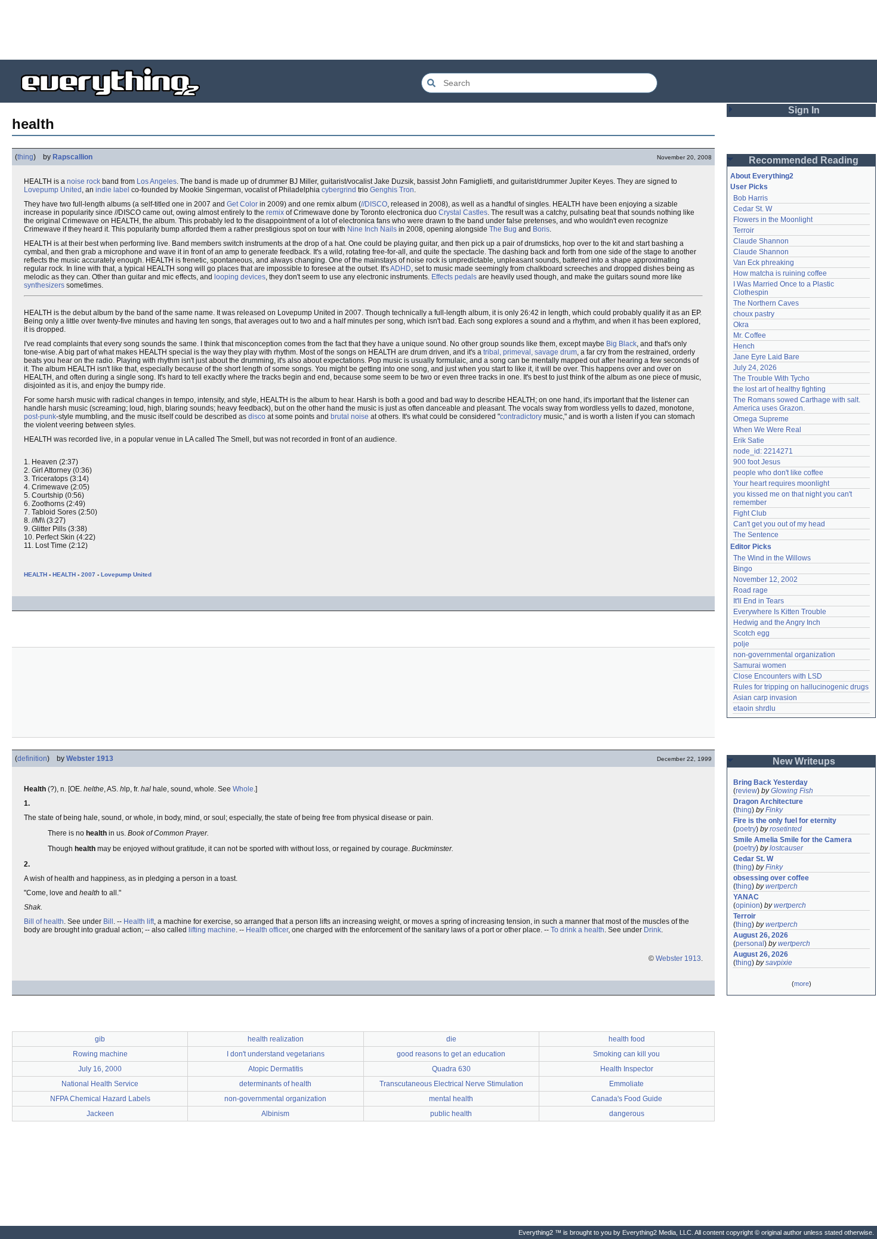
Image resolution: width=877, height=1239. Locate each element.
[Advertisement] (438, 30)
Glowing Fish (792, 791)
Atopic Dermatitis (275, 1069)
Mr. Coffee (749, 335)
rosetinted (786, 829)
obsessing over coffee (771, 878)
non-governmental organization (275, 1099)
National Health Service (99, 1084)
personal (750, 943)
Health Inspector (626, 1069)
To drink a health (577, 930)
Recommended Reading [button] (804, 160)
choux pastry (753, 314)
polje (741, 644)
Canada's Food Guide (626, 1099)
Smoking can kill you (626, 1054)
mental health (451, 1099)
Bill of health (44, 921)
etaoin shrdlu (754, 708)
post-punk (40, 416)
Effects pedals (454, 277)
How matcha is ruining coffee (780, 273)
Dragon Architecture (768, 801)
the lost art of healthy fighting (779, 389)
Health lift (138, 921)
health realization (276, 1039)
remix (275, 212)
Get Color (242, 204)
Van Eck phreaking (763, 262)
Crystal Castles (462, 212)
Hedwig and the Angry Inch (776, 622)
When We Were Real (767, 430)
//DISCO (374, 204)
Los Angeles (157, 181)
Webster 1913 (89, 758)
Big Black (621, 344)
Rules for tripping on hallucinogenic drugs (801, 687)
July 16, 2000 (100, 1069)
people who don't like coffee (778, 473)
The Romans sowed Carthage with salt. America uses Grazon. (797, 404)
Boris (541, 229)
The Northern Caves (766, 303)
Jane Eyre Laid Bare (766, 357)
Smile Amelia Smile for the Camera (792, 840)
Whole (243, 789)
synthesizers (44, 285)
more (801, 983)
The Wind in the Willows (772, 558)
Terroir (743, 230)
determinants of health (275, 1084)
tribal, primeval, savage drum (530, 352)
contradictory (521, 416)
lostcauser (786, 848)
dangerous (626, 1113)
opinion (748, 905)
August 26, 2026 (760, 935)
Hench (744, 346)
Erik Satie (748, 440)
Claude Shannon (761, 241)
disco (256, 416)
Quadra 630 (451, 1069)
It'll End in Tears (758, 601)
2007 (88, 574)
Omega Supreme (761, 419)
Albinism (275, 1113)
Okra (741, 324)
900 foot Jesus (756, 462)
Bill (108, 921)
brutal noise (350, 416)
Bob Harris (750, 198)
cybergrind (339, 190)
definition (32, 758)
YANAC (746, 897)
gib (100, 1039)
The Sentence (756, 535)
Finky (774, 810)
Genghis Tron (392, 190)
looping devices (239, 277)
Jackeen (100, 1113)
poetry (746, 829)
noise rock (83, 181)
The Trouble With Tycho (771, 378)
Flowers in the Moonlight (773, 219)
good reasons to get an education (451, 1054)
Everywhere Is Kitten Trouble (779, 612)
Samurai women (759, 665)
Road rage (750, 590)
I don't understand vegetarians (276, 1054)
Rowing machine (100, 1054)
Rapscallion (72, 157)
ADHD (400, 268)
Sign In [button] (804, 110)
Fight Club (750, 513)
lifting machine (212, 930)
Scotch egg (751, 633)
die (451, 1039)
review (746, 791)
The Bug (503, 229)
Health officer (267, 930)
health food (627, 1039)
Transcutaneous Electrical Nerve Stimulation (451, 1084)
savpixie (778, 962)
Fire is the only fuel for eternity (784, 820)
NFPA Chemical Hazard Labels (100, 1099)
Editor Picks (750, 547)
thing (25, 157)
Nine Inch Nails (372, 229)
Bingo (742, 569)
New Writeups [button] (804, 761)
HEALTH (35, 574)
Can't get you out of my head (779, 524)
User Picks (749, 187)
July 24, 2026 (755, 367)
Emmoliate (626, 1084)
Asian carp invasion (765, 698)
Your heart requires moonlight (781, 483)
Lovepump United (53, 190)
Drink (652, 930)
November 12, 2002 (765, 579)
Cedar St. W (752, 209)
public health (451, 1113)
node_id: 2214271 (763, 451)
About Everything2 (761, 176)
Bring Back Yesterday (770, 782)
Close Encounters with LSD (777, 676)
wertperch (781, 886)
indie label (112, 190)
